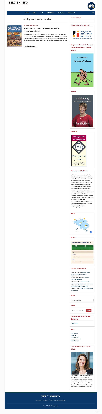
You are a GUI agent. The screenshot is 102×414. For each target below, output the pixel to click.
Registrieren (74, 333)
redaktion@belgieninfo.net (78, 207)
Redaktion (45, 400)
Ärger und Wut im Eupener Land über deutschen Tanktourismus (80, 274)
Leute (41, 12)
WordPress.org (75, 340)
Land (33, 12)
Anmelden (74, 335)
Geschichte (35, 25)
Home (27, 12)
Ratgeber (61, 12)
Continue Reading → (30, 46)
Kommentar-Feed (75, 339)
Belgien (30, 25)
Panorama (50, 12)
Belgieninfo (50, 396)
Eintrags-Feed (74, 337)
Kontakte (71, 12)
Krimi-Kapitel (74, 323)
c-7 (99, 412)
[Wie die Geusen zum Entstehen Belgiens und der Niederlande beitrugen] (14, 35)
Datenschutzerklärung (60, 400)
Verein (51, 400)
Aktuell (26, 25)
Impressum (38, 400)
